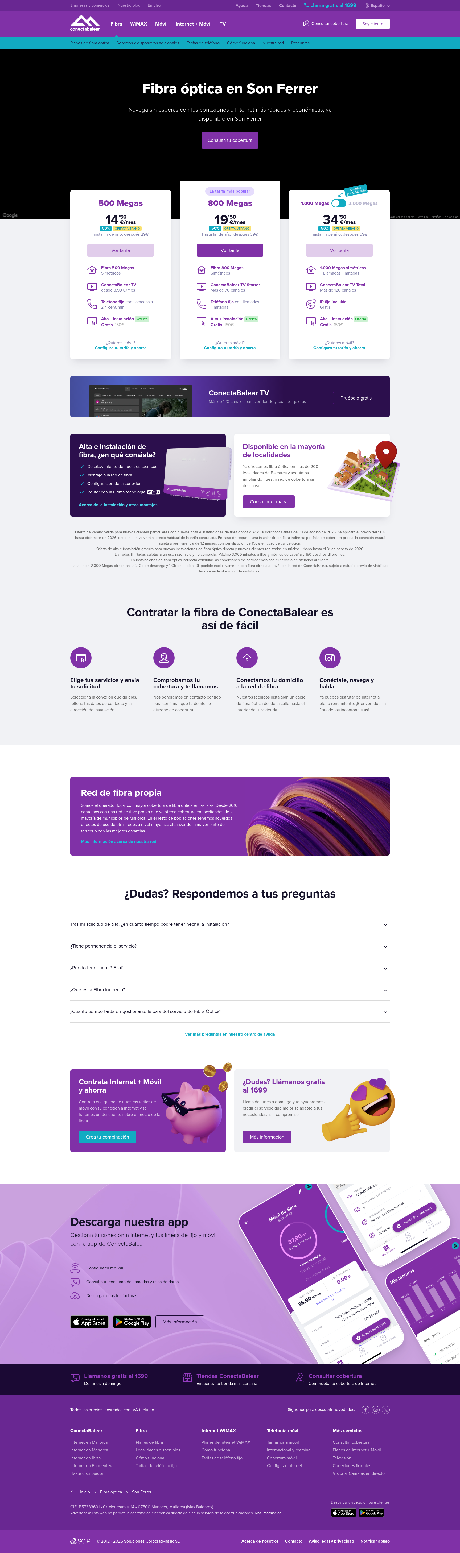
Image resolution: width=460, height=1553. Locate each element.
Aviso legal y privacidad (331, 1541)
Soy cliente (373, 24)
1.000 (315, 203)
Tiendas (263, 5)
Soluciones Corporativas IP (148, 1541)
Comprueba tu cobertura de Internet (342, 1379)
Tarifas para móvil (283, 1442)
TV (223, 24)
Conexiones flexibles (352, 1465)
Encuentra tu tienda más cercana (227, 1379)
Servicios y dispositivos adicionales (148, 43)
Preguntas (300, 43)
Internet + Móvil (194, 24)
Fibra (116, 24)
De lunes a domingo (116, 1379)
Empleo (154, 5)
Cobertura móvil (282, 1458)
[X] (386, 1410)
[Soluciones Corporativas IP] (80, 1541)
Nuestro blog (130, 5)
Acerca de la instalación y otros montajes (118, 505)
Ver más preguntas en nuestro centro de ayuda (230, 1034)
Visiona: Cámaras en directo (359, 1473)
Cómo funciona (241, 43)
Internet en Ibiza (85, 1458)
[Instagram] (376, 1410)
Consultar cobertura (329, 23)
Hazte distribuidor (86, 1473)
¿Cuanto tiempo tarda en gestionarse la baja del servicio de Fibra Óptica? (145, 1011)
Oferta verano (127, 228)
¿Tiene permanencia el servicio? (103, 946)
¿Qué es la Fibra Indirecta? (97, 990)
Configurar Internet (284, 1465)
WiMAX (138, 24)
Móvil (161, 24)
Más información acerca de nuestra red (118, 841)
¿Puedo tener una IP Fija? (96, 968)
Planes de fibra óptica (89, 43)
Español (378, 5)
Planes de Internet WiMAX (226, 1442)
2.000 (363, 203)
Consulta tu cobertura (230, 140)
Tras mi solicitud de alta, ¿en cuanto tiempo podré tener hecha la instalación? (149, 924)
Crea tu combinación (107, 1137)
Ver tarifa (120, 250)
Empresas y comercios (90, 5)
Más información (267, 1137)
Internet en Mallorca (89, 1442)
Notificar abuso (375, 1541)
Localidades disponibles (158, 1450)
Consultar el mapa (269, 502)
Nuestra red (273, 43)
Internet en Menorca (89, 1450)
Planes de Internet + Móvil (357, 1450)
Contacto (287, 5)
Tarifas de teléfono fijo (156, 1465)
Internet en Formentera (91, 1465)
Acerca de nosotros (260, 1541)
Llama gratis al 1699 (333, 5)
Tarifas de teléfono (203, 43)
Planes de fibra (149, 1442)
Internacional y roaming (289, 1450)
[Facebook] (365, 1410)
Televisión (342, 1458)
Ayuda (242, 5)
